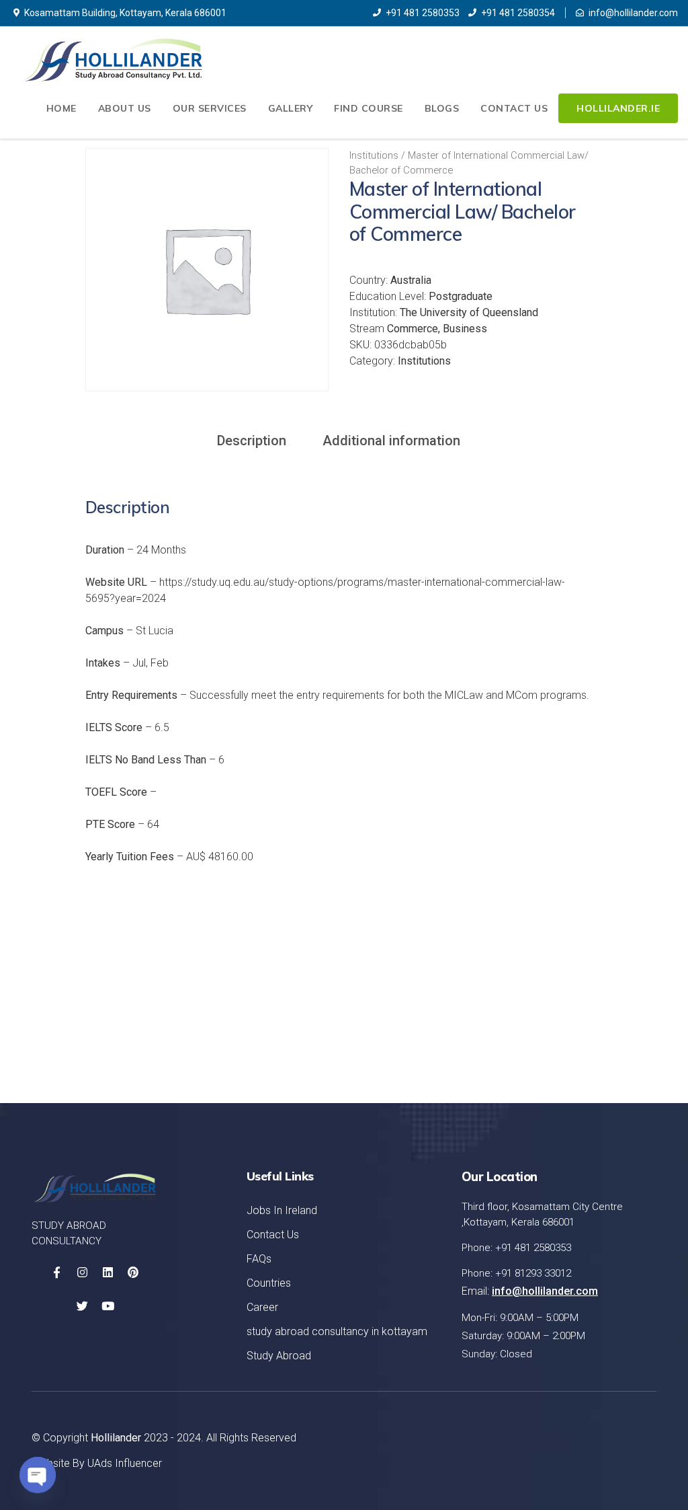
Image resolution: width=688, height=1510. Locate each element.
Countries (269, 1283)
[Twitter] (82, 1306)
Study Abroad (279, 1355)
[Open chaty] (37, 1475)
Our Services (210, 108)
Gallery (290, 108)
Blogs (442, 108)
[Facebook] (56, 1272)
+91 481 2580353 (423, 12)
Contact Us (514, 108)
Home (61, 108)
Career (262, 1307)
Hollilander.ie (618, 108)
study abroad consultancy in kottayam (337, 1331)
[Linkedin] (107, 1272)
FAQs (259, 1258)
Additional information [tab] (391, 440)
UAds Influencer (124, 1463)
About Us (124, 108)
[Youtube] (107, 1306)
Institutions (373, 155)
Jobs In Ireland (282, 1210)
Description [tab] (251, 440)
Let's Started (593, 1014)
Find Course (368, 108)
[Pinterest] (133, 1272)
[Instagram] (82, 1272)
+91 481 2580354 (518, 12)
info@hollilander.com (633, 12)
